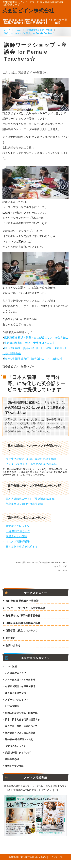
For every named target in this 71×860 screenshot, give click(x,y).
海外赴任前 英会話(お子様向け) (35, 21)
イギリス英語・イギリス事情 (20, 686)
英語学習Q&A (12, 759)
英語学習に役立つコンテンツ (22, 630)
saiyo (18, 30)
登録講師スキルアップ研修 (39, 30)
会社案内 (11, 638)
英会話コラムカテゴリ (35, 658)
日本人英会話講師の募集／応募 (23, 623)
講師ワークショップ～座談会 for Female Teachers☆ (29, 33)
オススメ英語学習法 (18, 541)
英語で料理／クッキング (18, 752)
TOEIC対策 (11, 666)
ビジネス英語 (12, 706)
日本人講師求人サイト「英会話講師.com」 (31, 498)
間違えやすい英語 (16, 536)
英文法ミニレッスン (18, 526)
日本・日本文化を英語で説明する (22, 719)
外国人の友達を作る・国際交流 (21, 712)
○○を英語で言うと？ (18, 531)
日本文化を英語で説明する (21, 546)
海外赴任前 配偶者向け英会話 (22, 600)
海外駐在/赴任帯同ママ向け (19, 739)
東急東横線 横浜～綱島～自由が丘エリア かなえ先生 (36, 337)
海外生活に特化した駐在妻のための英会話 (31, 458)
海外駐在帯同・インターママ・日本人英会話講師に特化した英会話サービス (34, 3)
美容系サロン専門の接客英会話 (24, 504)
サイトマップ (55, 857)
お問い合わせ (13, 645)
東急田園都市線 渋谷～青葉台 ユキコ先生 (29, 342)
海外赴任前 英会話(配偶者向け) (13, 21)
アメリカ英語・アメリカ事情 (20, 679)
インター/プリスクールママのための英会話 (31, 464)
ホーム (7, 30)
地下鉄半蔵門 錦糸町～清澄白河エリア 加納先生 (33, 358)
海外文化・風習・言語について (21, 726)
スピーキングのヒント (16, 699)
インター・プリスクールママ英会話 (25, 608)
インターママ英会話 (57, 21)
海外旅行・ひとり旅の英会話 (20, 732)
